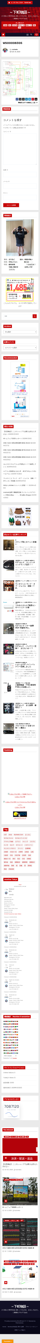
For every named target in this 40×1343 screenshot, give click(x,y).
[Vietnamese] (8, 1053)
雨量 (21, 866)
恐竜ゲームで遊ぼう (20, 1330)
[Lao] (13, 1037)
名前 (5, 170)
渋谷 (23, 859)
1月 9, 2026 (8, 1210)
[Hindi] (13, 1032)
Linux (10, 835)
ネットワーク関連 (32, 1261)
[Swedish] (6, 1050)
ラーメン (20, 848)
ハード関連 (15, 1264)
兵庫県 (21, 852)
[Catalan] (10, 1024)
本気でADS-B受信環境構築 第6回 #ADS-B (17, 457)
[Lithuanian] (4, 1040)
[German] (15, 1029)
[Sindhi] (17, 1045)
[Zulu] (17, 1053)
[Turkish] (15, 1050)
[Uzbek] (6, 1053)
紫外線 (6, 862)
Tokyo (20, 884)
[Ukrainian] (17, 1050)
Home (4, 1327)
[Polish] (17, 1042)
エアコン (17, 841)
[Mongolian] (6, 1042)
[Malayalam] (11, 1040)
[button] (31, 35)
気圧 (18, 859)
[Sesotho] (15, 1045)
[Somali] (13, 1047)
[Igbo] (6, 1034)
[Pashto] (13, 1042)
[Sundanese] (17, 1047)
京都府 (6, 852)
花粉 (11, 862)
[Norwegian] (11, 1042)
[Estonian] (17, 1026)
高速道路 (11, 869)
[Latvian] (17, 1037)
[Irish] (10, 1034)
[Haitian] (6, 1032)
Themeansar (19, 1323)
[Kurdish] (10, 1037)
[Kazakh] (4, 1037)
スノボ (6, 845)
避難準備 (6, 866)
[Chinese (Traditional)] (17, 1024)
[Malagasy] (10, 1040)
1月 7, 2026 (8, 1251)
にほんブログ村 (20, 797)
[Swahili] (4, 1050)
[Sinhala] (4, 1047)
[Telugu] (11, 1050)
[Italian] (11, 1034)
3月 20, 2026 (8, 1170)
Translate (14, 1058)
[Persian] (15, 1042)
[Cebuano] (11, 1024)
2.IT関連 (13, 1261)
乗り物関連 (22, 1136)
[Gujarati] (4, 1032)
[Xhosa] (11, 1053)
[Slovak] (6, 1047)
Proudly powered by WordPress (14, 1321)
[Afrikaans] (4, 1021)
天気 (19, 27)
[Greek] (17, 1029)
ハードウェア (7, 1264)
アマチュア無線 (8, 841)
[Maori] (17, 1040)
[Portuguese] (4, 1045)
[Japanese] (13, 1034)
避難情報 (24, 862)
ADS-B (12, 1220)
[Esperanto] (15, 1026)
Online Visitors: (8, 1073)
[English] (13, 1026)
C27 (5, 835)
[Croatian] (6, 1026)
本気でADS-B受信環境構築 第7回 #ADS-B (17, 450)
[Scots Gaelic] (11, 1047)
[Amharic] (8, 1021)
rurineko (15, 49)
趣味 (22, 1220)
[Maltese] (15, 1040)
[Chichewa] (13, 1024)
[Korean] (8, 1037)
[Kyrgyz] (11, 1037)
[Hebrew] (11, 1032)
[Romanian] (8, 1045)
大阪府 (6, 855)
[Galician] (11, 1029)
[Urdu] (4, 1053)
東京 (10, 25)
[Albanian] (6, 1021)
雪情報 (30, 866)
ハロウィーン (29, 845)
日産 (29, 855)
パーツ (21, 1264)
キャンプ (25, 841)
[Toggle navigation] (27, 34)
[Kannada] (17, 1034)
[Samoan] (10, 1047)
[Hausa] (8, 1032)
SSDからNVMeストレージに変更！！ (15, 485)
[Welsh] (10, 1053)
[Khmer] (6, 1037)
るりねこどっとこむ (21, 838)
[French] (8, 1029)
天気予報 (15, 25)
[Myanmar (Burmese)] (8, 1042)
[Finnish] (6, 1029)
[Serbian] (11, 1045)
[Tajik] (8, 1050)
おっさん (27, 835)
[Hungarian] (17, 1032)
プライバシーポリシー (31, 1327)
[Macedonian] (8, 1040)
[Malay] (13, 1040)
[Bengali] (4, 1024)
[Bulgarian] (8, 1024)
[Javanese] (15, 1034)
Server (24, 1261)
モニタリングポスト (10, 848)
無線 (21, 1179)
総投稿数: (6, 1083)
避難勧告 (17, 862)
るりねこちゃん (8, 838)
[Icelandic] (4, 1034)
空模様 (5, 25)
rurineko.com (18, 835)
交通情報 (27, 848)
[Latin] (15, 1037)
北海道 (27, 852)
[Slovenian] (8, 1047)
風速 (5, 869)
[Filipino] (4, 1029)
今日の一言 (21, 25)
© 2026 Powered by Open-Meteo (12, 914)
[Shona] (13, 1045)
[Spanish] (15, 1047)
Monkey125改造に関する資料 (16, 1327)
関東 (34, 25)
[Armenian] (11, 1021)
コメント (7, 131)
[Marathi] (4, 1042)
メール (6, 181)
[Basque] (15, 1021)
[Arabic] (10, 1021)
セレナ (12, 845)
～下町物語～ (20, 12)
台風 (32, 852)
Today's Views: (8, 1078)
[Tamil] (10, 1050)
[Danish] (10, 1026)
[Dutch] (11, 1026)
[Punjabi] (6, 1045)
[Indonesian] (8, 1034)
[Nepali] (10, 1042)
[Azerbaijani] (13, 1021)
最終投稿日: (7, 1088)
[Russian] (10, 1045)
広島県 (24, 855)
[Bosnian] (6, 1024)
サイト (5, 193)
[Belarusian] (17, 1021)
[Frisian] (10, 1029)
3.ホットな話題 (14, 1136)
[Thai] (13, 1050)
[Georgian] (13, 1029)
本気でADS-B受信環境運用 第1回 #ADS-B (17, 443)
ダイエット (19, 845)
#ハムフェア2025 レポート (12, 438)
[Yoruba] (15, 1053)
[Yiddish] (13, 1053)
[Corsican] (4, 1026)
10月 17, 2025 (8, 1292)
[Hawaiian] (10, 1032)
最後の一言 (29, 25)
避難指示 (32, 862)
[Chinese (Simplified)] (15, 1024)
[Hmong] (15, 1032)
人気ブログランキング (20, 818)
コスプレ (32, 841)
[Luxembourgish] (6, 1040)
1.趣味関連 (7, 1136)
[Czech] (8, 1026)
